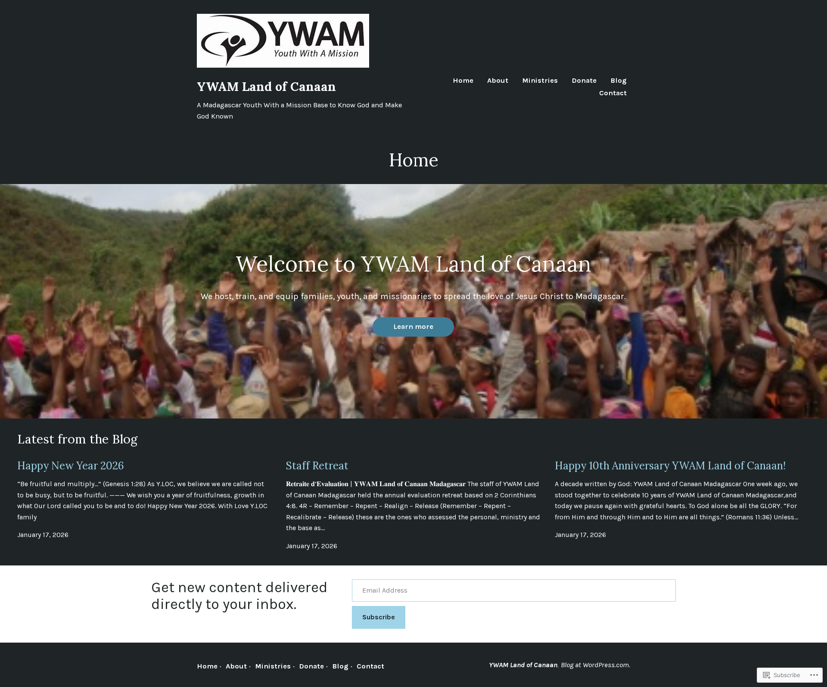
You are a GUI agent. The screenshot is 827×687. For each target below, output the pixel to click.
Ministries (540, 81)
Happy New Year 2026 (70, 465)
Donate (584, 81)
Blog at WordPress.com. (595, 665)
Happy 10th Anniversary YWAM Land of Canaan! (670, 465)
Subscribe (378, 617)
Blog (618, 81)
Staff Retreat (317, 465)
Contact (613, 93)
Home (463, 81)
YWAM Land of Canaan (266, 86)
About (497, 81)
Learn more (413, 326)
